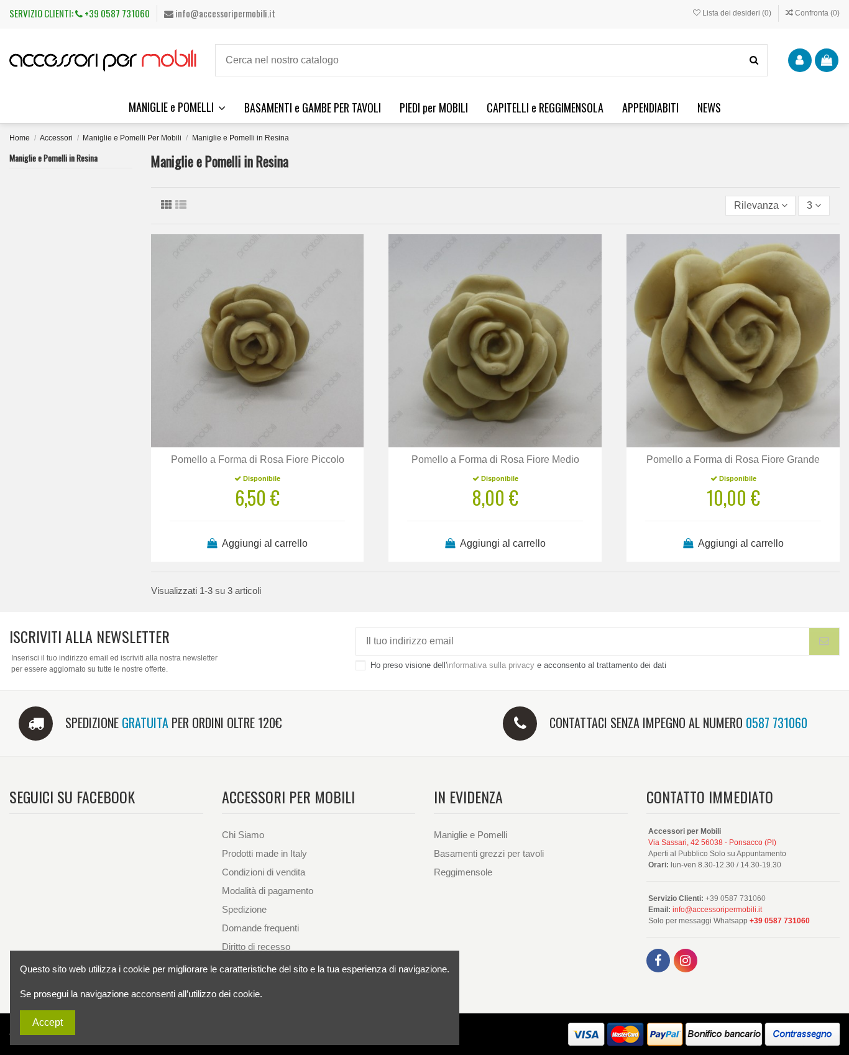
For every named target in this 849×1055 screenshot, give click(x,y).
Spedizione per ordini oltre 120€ (173, 722)
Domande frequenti (260, 928)
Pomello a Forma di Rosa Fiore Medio (495, 459)
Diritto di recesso (256, 946)
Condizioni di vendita (263, 872)
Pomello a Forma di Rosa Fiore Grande (733, 459)
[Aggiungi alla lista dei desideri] (237, 442)
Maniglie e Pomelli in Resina (53, 157)
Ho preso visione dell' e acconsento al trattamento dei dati (518, 665)
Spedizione (244, 909)
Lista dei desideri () (736, 13)
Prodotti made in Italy (264, 853)
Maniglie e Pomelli (470, 834)
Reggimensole (463, 872)
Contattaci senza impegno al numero (678, 722)
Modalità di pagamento (267, 890)
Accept (47, 1022)
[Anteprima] (277, 442)
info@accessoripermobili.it (224, 13)
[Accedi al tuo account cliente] (800, 60)
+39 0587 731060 (116, 13)
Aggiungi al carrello (264, 543)
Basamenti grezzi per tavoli (489, 853)
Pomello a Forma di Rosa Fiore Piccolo (257, 459)
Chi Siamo (243, 834)
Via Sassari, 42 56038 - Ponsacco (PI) (712, 842)
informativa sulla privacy (491, 665)
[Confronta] (257, 442)
